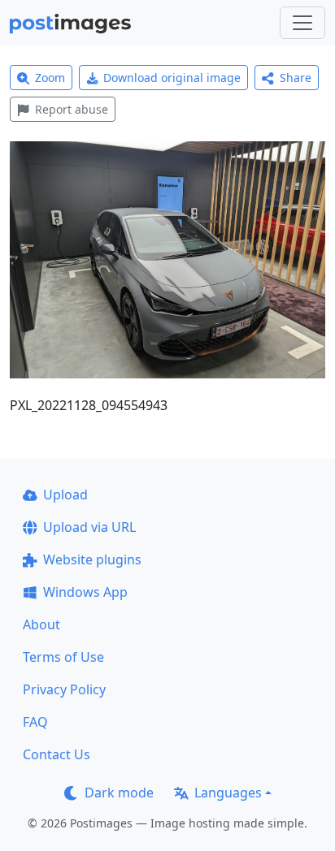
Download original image (172, 77)
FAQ (35, 722)
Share (295, 77)
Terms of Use (63, 657)
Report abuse (71, 109)
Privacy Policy (64, 689)
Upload (65, 494)
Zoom (50, 77)
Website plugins (92, 559)
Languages (228, 792)
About (41, 624)
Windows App (85, 592)
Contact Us (56, 754)
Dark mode (119, 792)
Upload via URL (89, 527)
